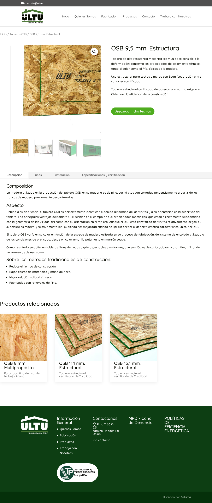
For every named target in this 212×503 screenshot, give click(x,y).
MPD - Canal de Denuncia (141, 420)
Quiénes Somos (85, 16)
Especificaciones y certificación (103, 175)
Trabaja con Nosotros (175, 16)
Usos (38, 175)
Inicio (65, 16)
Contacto (148, 16)
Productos (130, 16)
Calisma (186, 497)
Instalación (62, 175)
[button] (94, 51)
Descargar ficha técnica (132, 111)
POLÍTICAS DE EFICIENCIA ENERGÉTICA (176, 424)
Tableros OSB (18, 34)
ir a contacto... (102, 440)
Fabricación (109, 16)
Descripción (14, 175)
